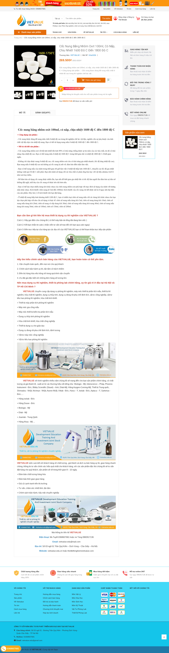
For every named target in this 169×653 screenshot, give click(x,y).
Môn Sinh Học (77, 602)
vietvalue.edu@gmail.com (32, 640)
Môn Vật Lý (76, 594)
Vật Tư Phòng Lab (79, 609)
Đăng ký (131, 17)
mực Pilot (62, 26)
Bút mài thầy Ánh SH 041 (74, 23)
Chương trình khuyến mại (53, 609)
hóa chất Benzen (90, 26)
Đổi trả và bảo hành (50, 602)
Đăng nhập (122, 17)
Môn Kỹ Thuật (77, 605)
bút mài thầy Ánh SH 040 (91, 23)
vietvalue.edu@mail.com (69, 542)
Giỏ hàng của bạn (147, 17)
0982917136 (67, 101)
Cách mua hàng (140, 9)
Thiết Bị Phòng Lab (79, 613)
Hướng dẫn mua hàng (51, 594)
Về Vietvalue (118, 9)
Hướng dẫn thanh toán (52, 605)
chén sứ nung (79, 26)
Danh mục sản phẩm (31, 32)
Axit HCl (99, 26)
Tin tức (129, 9)
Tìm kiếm (106, 18)
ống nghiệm (70, 26)
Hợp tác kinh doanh (50, 613)
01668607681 (29, 637)
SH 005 (103, 23)
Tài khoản (123, 20)
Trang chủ (96, 9)
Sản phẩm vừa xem (135, 132)
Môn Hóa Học (77, 598)
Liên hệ (152, 9)
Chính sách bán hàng (51, 598)
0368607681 (41, 9)
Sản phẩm (106, 9)
